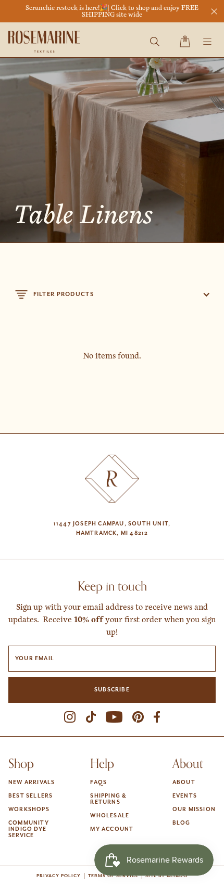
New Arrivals (31, 782)
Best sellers (30, 796)
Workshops (28, 809)
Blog (181, 823)
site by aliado (166, 876)
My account (111, 829)
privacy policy (58, 876)
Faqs (98, 782)
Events (184, 796)
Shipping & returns (108, 799)
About (183, 782)
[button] (185, 42)
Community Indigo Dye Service (28, 829)
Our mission (194, 809)
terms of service (113, 876)
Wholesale (109, 816)
